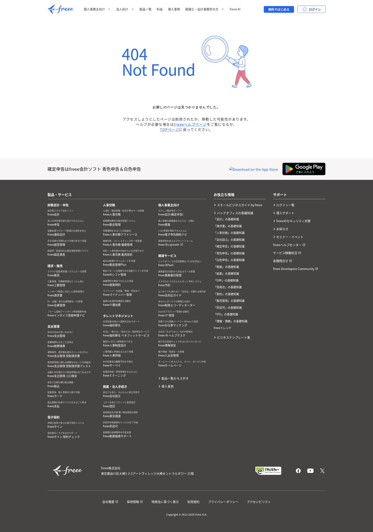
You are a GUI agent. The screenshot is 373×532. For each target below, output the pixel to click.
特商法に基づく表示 (165, 501)
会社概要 (108, 501)
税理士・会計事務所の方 (201, 9)
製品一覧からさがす (175, 378)
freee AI (235, 9)
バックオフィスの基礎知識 (235, 213)
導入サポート (285, 213)
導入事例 (174, 9)
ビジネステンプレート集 (233, 337)
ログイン (315, 9)
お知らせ (282, 229)
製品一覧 (145, 9)
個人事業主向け (94, 9)
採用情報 (133, 501)
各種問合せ (280, 261)
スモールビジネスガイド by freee (239, 205)
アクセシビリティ (259, 501)
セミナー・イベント (289, 237)
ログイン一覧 (285, 205)
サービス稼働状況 (285, 253)
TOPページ (169, 129)
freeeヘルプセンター (287, 245)
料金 (160, 9)
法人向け (122, 9)
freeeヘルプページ (190, 124)
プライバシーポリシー (223, 501)
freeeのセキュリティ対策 (293, 221)
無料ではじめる (278, 9)
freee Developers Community (293, 269)
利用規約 (193, 501)
